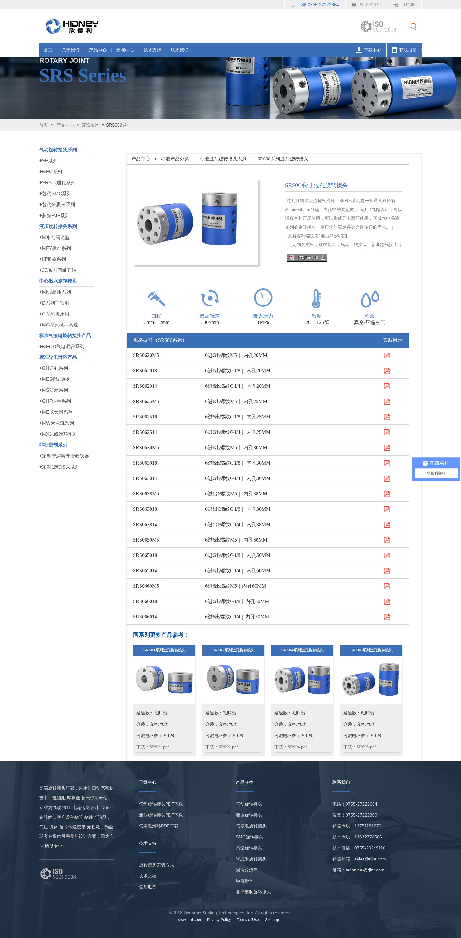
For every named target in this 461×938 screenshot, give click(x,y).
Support (370, 4)
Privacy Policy (219, 920)
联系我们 (179, 50)
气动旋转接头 (249, 803)
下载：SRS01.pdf (152, 747)
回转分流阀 (247, 869)
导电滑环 (244, 880)
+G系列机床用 (54, 313)
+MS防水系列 (53, 390)
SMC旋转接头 (249, 836)
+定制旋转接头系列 (59, 466)
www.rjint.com (189, 920)
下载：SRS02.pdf (221, 747)
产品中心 (98, 50)
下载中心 (372, 50)
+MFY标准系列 (55, 248)
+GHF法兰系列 (55, 401)
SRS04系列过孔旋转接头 (302, 650)
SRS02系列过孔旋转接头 (233, 650)
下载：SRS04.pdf (290, 747)
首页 (48, 50)
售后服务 (147, 886)
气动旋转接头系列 (58, 149)
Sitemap (272, 920)
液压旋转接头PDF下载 (161, 814)
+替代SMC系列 (55, 193)
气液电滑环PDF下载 (158, 825)
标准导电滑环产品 (58, 357)
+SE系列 (48, 160)
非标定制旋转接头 (253, 891)
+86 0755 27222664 (319, 4)
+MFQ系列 (50, 171)
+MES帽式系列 (55, 379)
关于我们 (70, 50)
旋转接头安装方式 (156, 864)
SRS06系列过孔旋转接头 (282, 158)
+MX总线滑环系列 (58, 434)
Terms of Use (248, 920)
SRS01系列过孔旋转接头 (164, 650)
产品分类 (244, 782)
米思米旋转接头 (251, 858)
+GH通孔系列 (53, 368)
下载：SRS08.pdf (359, 747)
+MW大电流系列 (56, 423)
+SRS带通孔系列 (57, 182)
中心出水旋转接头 (58, 280)
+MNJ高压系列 (55, 291)
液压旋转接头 (249, 814)
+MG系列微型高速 (58, 324)
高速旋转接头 (249, 847)
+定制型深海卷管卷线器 (64, 455)
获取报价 (408, 50)
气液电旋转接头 (251, 825)
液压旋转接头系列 (58, 226)
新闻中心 (125, 50)
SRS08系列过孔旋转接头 (371, 650)
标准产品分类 (175, 158)
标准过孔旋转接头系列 (223, 158)
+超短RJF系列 (54, 215)
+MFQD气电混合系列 (61, 346)
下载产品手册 (307, 258)
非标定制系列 (53, 444)
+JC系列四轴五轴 (57, 270)
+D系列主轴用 (54, 302)
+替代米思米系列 (57, 204)
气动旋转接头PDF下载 (161, 803)
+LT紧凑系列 (52, 259)
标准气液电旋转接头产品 (65, 335)
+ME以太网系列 (56, 412)
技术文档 (147, 875)
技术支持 (152, 50)
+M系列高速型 (54, 237)
